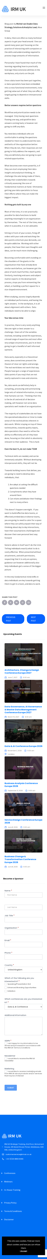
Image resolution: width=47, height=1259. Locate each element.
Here (22, 656)
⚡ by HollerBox (23, 688)
